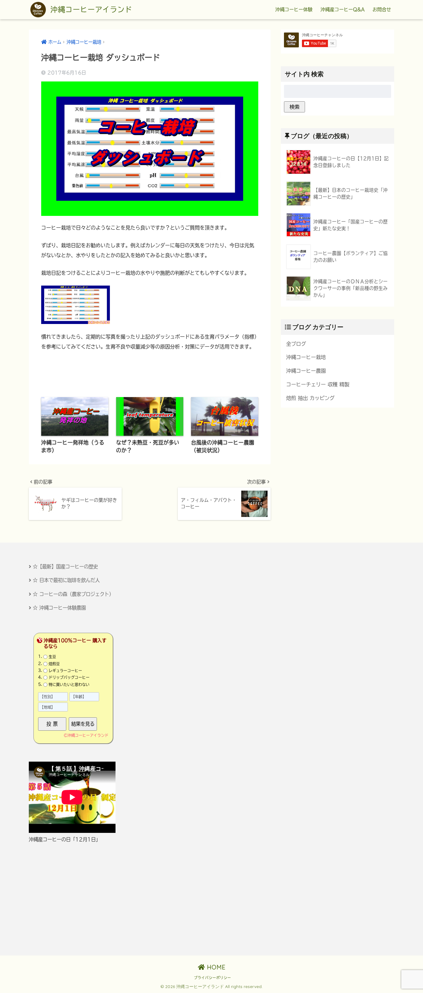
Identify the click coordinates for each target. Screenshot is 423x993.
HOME (215, 967)
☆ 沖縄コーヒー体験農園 (59, 607)
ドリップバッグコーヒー (69, 677)
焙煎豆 (54, 663)
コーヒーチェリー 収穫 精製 (317, 384)
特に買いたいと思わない (69, 684)
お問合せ (382, 9)
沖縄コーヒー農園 (306, 370)
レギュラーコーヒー (65, 670)
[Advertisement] (83, 899)
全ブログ (296, 343)
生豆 (52, 656)
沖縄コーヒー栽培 (306, 357)
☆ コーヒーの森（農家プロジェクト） (73, 594)
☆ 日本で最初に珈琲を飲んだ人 (66, 580)
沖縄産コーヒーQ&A (342, 9)
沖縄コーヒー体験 (293, 9)
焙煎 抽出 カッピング (310, 398)
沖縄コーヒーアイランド (90, 9)
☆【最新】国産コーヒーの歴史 (65, 566)
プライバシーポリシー (212, 977)
